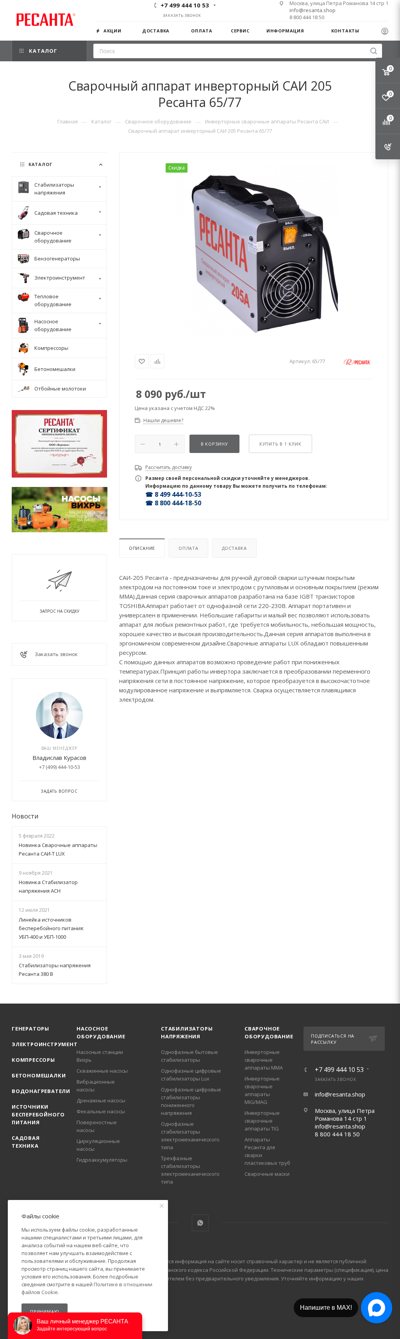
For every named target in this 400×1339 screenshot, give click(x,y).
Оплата (188, 548)
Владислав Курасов (59, 757)
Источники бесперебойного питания (38, 1114)
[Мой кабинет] (384, 32)
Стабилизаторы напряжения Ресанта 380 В (55, 969)
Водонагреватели (41, 1091)
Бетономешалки (39, 1075)
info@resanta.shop (312, 10)
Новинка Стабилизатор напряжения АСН (48, 886)
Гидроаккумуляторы (102, 1159)
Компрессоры (33, 1059)
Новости (25, 816)
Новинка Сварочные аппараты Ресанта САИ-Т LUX (58, 849)
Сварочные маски (267, 1173)
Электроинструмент (45, 1044)
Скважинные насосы (102, 1070)
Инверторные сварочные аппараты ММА (264, 1059)
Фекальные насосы (101, 1111)
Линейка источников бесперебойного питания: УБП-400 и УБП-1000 (51, 928)
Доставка (234, 548)
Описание (142, 548)
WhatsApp (200, 1222)
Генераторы (30, 1028)
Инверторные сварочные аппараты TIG (262, 1120)
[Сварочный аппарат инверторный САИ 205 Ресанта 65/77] (253, 251)
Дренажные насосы (101, 1100)
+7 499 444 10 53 (185, 5)
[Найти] (373, 51)
